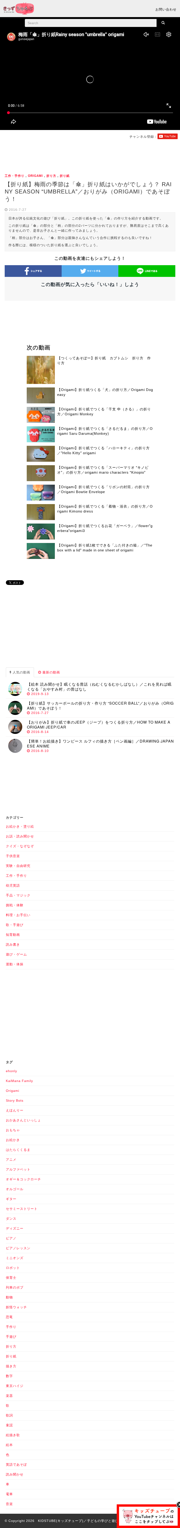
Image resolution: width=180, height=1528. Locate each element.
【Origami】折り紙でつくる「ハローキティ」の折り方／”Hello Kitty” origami (103, 450)
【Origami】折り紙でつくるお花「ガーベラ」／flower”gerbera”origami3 (105, 528)
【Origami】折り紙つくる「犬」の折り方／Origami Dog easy (105, 392)
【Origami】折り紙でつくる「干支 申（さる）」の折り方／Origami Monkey (104, 411)
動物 (9, 1297)
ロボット (13, 1268)
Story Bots (14, 1100)
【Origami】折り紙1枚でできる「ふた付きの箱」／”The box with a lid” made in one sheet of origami (104, 547)
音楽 (9, 1504)
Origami (35, 176)
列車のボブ (14, 1287)
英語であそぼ (16, 1464)
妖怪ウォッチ (16, 1307)
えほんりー (14, 1110)
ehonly (11, 1071)
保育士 (11, 1277)
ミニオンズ (14, 1258)
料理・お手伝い (18, 915)
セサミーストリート (22, 1209)
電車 (9, 1494)
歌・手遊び (14, 925)
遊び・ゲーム (16, 954)
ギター (11, 1199)
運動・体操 (14, 964)
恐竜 (9, 1317)
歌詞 (9, 1415)
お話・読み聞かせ (20, 836)
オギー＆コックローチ (23, 1179)
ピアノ (11, 1238)
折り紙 (65, 176)
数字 (9, 1376)
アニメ (11, 1159)
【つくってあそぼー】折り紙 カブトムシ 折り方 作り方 (104, 360)
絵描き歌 (13, 1435)
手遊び (11, 1336)
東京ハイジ (14, 1386)
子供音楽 (13, 856)
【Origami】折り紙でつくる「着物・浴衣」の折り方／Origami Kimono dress (105, 508)
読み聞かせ (14, 1474)
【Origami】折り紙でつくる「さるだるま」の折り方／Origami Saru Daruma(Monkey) (105, 431)
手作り (11, 1327)
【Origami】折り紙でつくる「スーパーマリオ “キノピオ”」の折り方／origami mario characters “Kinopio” (103, 469)
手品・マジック (18, 895)
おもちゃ (13, 1130)
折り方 (51, 176)
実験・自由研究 (18, 866)
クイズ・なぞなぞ (20, 846)
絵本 (9, 1445)
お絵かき (13, 1140)
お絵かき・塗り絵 (20, 826)
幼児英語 (13, 885)
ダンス (11, 1218)
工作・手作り (14, 176)
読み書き (13, 944)
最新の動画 (50, 672)
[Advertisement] (90, 155)
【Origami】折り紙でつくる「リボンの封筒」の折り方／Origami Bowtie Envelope (103, 489)
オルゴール (14, 1189)
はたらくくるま (18, 1150)
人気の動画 (20, 672)
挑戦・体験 (14, 905)
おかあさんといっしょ (23, 1120)
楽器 (9, 1396)
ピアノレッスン (18, 1248)
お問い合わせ (165, 9)
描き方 (11, 1366)
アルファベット (18, 1169)
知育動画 (13, 935)
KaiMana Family (19, 1081)
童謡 (9, 1425)
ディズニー (14, 1228)
